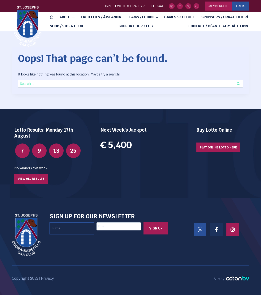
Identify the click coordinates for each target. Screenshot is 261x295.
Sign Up (156, 228)
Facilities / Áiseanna (101, 17)
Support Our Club (135, 26)
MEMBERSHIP (218, 6)
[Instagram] (172, 6)
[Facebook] (180, 6)
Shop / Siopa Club (66, 26)
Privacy (47, 278)
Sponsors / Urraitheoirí (224, 17)
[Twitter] (188, 6)
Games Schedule (179, 17)
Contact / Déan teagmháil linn (218, 26)
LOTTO (240, 6)
